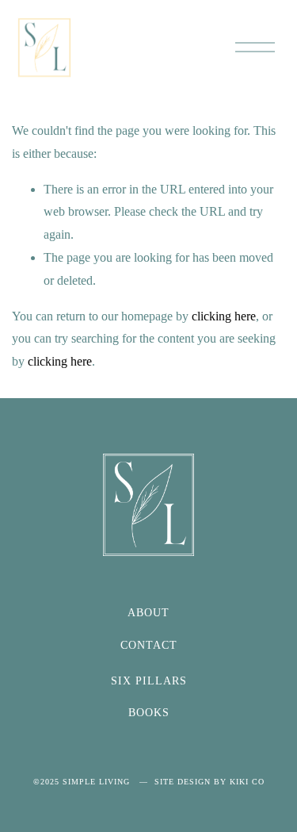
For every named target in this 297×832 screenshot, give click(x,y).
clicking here (224, 316)
